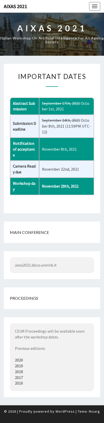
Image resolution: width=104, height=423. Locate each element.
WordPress (65, 411)
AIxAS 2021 (15, 6)
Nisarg (94, 411)
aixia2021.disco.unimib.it (36, 265)
